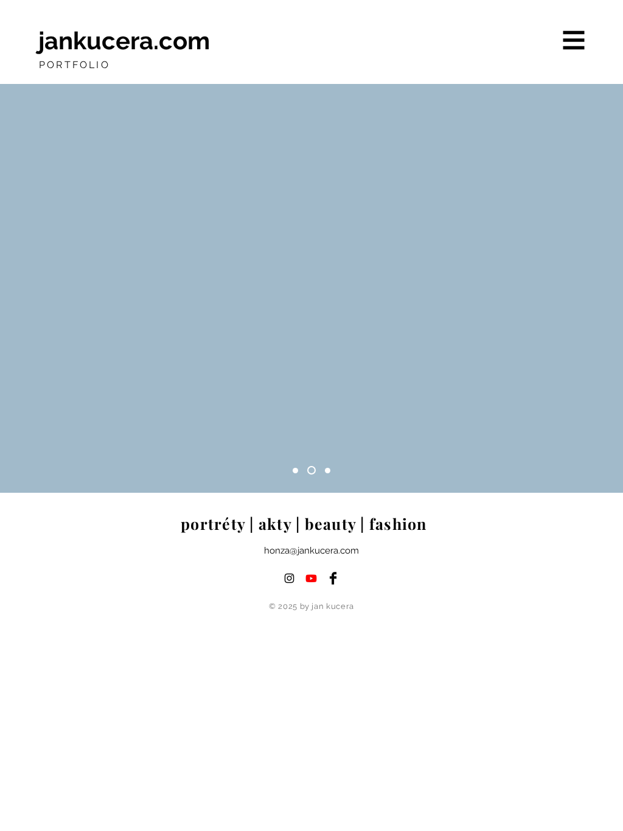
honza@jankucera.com (311, 550)
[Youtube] (311, 578)
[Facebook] (333, 578)
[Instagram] (289, 578)
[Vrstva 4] (295, 470)
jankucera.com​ (124, 40)
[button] (574, 40)
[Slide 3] (327, 470)
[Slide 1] (311, 470)
